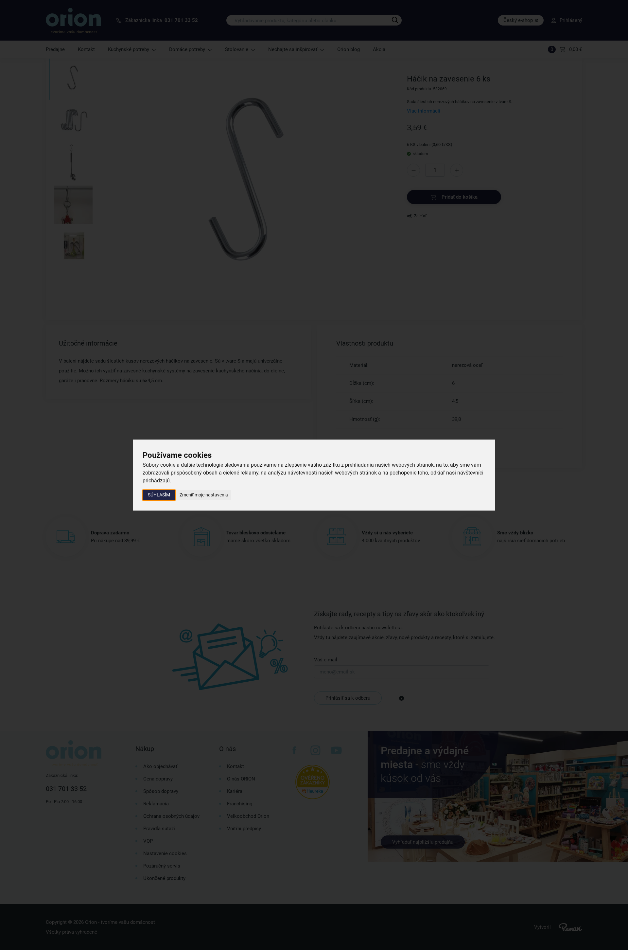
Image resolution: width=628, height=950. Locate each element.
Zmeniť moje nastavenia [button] (204, 494)
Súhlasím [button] (159, 494)
